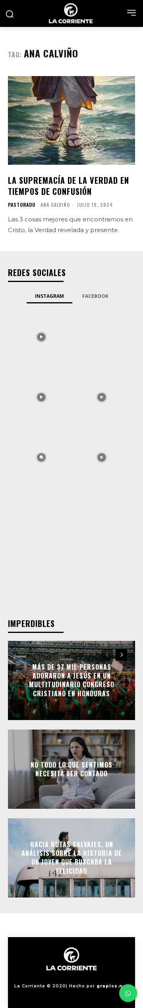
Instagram (49, 296)
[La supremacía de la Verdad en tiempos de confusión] (71, 120)
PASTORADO (21, 204)
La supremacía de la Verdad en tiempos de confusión (68, 185)
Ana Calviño (55, 204)
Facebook (95, 296)
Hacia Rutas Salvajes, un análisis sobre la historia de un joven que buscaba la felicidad (71, 858)
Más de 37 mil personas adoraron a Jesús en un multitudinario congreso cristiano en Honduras (71, 680)
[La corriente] (71, 13)
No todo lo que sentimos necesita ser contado (71, 769)
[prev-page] (107, 655)
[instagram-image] (41, 336)
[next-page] (121, 655)
